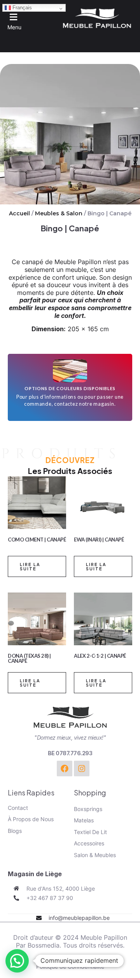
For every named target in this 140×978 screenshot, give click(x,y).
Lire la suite (30, 566)
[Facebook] (64, 768)
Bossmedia (44, 945)
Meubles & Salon (58, 213)
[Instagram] (81, 768)
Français (21, 8)
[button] (11, 21)
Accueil (19, 213)
